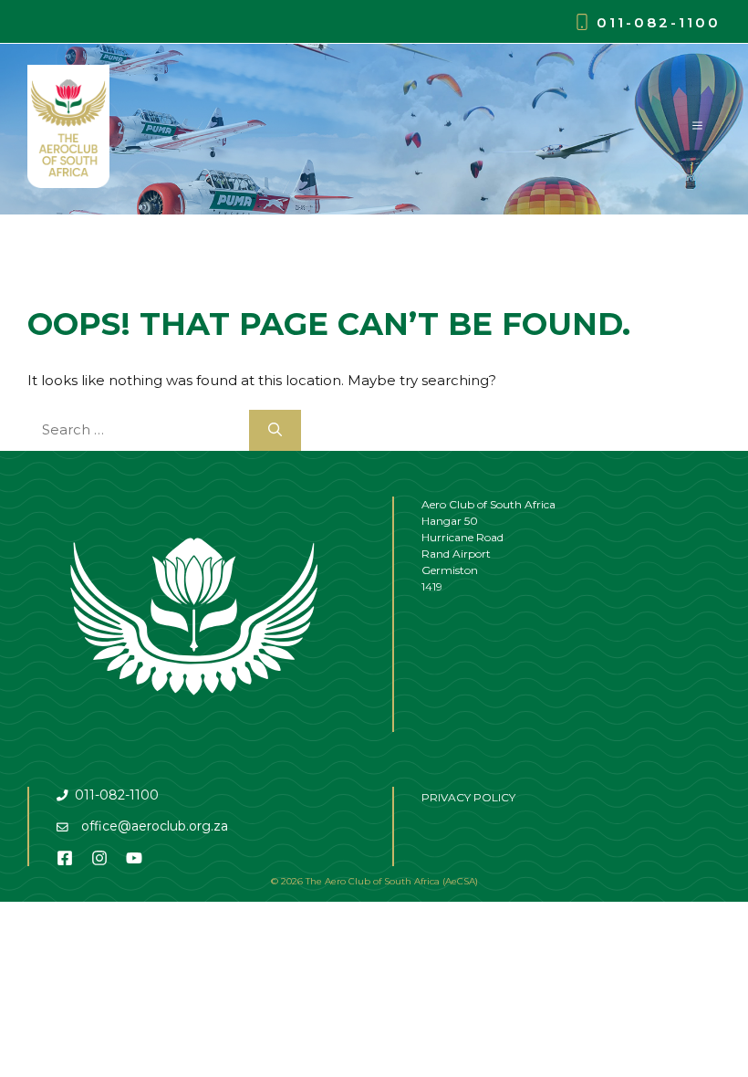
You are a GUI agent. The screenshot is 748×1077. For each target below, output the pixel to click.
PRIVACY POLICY (468, 797)
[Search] (275, 430)
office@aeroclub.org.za (154, 826)
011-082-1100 (659, 22)
